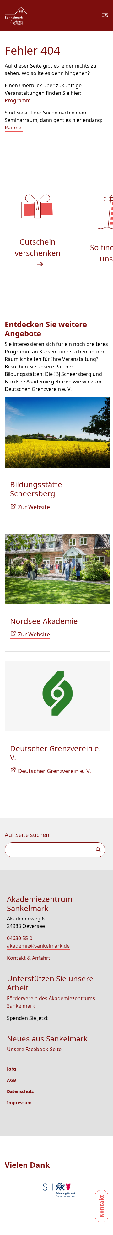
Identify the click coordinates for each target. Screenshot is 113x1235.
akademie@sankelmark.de (38, 945)
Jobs (11, 1069)
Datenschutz (20, 1091)
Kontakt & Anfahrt (28, 957)
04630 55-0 (19, 938)
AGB (11, 1080)
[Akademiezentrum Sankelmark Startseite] (16, 16)
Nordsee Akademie (44, 621)
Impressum (19, 1103)
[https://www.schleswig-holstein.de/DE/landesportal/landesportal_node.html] (59, 1191)
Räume (14, 127)
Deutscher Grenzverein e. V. (55, 752)
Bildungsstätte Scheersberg (36, 489)
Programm (18, 100)
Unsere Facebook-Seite (34, 1049)
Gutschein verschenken (38, 247)
